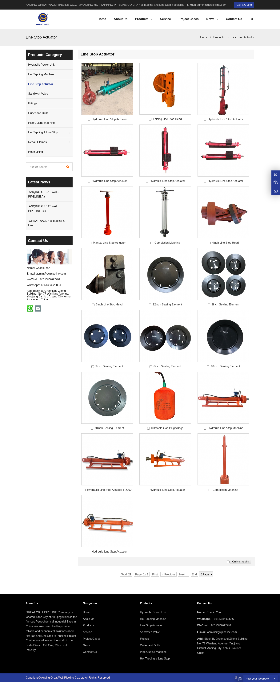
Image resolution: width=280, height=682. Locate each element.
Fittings (32, 103)
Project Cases (92, 638)
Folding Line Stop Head (167, 118)
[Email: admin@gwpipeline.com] (275, 191)
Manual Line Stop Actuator (109, 242)
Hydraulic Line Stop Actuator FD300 (109, 489)
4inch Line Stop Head (225, 242)
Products (219, 37)
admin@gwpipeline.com (211, 4)
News (86, 645)
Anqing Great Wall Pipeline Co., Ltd (63, 677)
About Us (88, 618)
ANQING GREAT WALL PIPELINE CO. (43, 209)
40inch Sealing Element (109, 428)
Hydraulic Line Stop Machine (225, 428)
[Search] (68, 166)
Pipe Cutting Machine (41, 122)
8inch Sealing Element (167, 366)
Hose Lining (35, 151)
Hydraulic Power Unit (41, 64)
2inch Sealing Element (225, 304)
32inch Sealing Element (167, 304)
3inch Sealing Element (109, 366)
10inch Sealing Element (225, 366)
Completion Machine (167, 242)
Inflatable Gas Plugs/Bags (167, 428)
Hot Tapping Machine (41, 74)
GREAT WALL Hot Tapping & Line (46, 223)
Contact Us (90, 651)
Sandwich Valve (38, 93)
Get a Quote (244, 4)
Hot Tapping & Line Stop (43, 132)
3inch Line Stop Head (109, 304)
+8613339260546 (51, 285)
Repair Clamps (37, 142)
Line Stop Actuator (243, 37)
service (87, 632)
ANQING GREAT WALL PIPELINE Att (43, 194)
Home (86, 612)
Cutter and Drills (38, 113)
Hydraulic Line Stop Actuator (109, 119)
